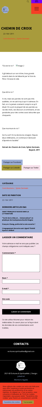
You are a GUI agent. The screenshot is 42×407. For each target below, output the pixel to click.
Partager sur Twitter (31, 168)
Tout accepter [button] (28, 402)
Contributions (9, 38)
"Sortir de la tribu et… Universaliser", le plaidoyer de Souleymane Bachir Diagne (17, 219)
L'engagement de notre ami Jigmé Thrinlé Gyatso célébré (18, 229)
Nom (5, 278)
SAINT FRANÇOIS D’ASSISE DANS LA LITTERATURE (15, 212)
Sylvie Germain (23, 38)
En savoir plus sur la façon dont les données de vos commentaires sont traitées (20, 325)
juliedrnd (21, 376)
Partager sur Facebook (12, 162)
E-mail (5, 288)
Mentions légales (21, 380)
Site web (6, 299)
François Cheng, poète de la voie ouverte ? (18, 224)
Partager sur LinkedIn (11, 168)
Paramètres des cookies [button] (12, 402)
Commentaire (9, 253)
